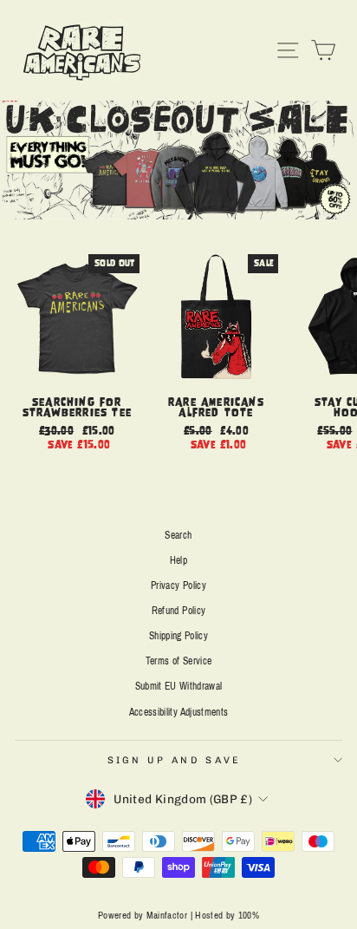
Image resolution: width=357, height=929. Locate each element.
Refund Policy (179, 610)
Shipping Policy (178, 635)
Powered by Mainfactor (142, 915)
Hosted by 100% (227, 915)
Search (178, 535)
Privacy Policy (178, 585)
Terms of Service (179, 661)
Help (178, 560)
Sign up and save (174, 760)
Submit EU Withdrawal (179, 686)
